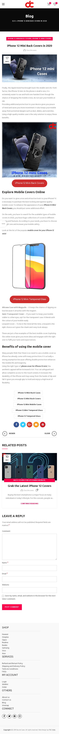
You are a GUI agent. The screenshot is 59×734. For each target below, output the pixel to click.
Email (5, 573)
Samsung (5, 648)
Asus (4, 653)
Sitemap (5, 705)
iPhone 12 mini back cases (29, 393)
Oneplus (5, 637)
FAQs (4, 671)
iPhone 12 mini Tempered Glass (29, 410)
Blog (14, 21)
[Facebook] (16, 424)
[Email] (36, 424)
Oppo (4, 640)
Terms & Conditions (10, 669)
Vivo (4, 650)
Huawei (5, 634)
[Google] (29, 424)
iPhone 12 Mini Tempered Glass (29, 299)
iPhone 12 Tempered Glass (29, 416)
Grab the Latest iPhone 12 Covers (29, 485)
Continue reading (29, 504)
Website (5, 585)
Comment (6, 531)
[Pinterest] (42, 424)
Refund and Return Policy (12, 663)
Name (5, 562)
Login (4, 681)
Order (4, 687)
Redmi (4, 645)
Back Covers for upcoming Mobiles (29, 480)
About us (5, 697)
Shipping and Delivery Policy (13, 666)
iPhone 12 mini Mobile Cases (29, 404)
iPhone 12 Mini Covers (41, 38)
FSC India (52, 730)
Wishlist (5, 684)
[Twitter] (23, 424)
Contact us (6, 700)
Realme (5, 642)
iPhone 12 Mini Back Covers (20, 38)
